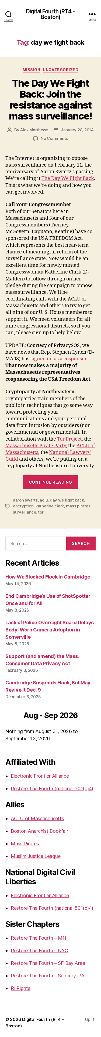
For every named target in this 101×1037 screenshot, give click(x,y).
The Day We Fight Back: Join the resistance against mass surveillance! (50, 99)
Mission (31, 69)
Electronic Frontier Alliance (40, 776)
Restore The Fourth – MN (38, 938)
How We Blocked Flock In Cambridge (47, 577)
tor (40, 512)
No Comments (54, 138)
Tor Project (69, 439)
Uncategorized (60, 69)
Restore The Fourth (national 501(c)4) (52, 788)
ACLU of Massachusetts (37, 818)
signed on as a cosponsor (58, 359)
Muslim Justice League (35, 856)
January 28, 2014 (77, 129)
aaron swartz (25, 500)
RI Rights (20, 988)
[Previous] (14, 716)
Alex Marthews (34, 129)
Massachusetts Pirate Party (35, 446)
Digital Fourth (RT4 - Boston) (50, 14)
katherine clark (50, 505)
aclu (44, 500)
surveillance (24, 512)
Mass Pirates (25, 843)
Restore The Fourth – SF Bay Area (48, 963)
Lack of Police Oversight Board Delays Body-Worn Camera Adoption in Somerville (49, 630)
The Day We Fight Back (67, 178)
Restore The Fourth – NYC (39, 950)
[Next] (87, 716)
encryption (23, 505)
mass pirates (78, 505)
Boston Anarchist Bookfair (39, 831)
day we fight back (67, 500)
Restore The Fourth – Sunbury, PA (47, 975)
